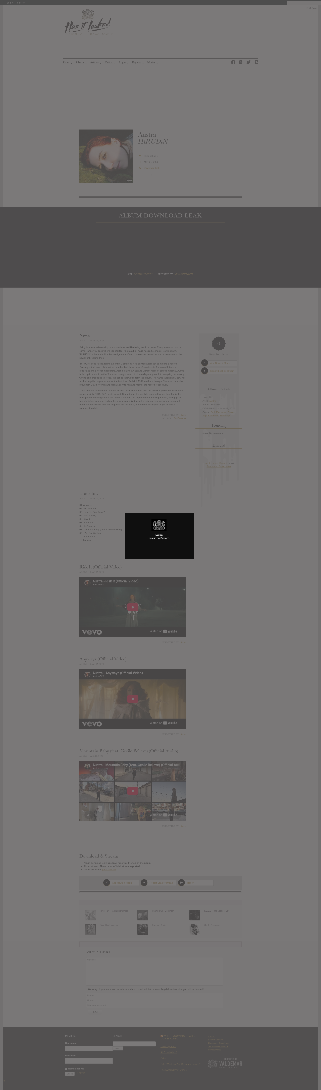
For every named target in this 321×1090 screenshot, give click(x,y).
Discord (164, 538)
